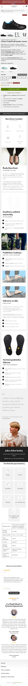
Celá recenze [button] (7, 588)
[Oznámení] (13, 2)
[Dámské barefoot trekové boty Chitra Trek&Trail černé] (13, 67)
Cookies (14, 683)
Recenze (15, 113)
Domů (2, 10)
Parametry (9, 113)
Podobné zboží (21, 113)
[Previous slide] (1, 581)
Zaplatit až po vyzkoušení (13, 92)
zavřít (26, 2)
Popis (4, 113)
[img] (7, 570)
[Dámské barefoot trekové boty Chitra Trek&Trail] (5, 67)
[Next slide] (27, 581)
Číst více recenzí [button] (14, 593)
